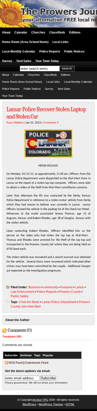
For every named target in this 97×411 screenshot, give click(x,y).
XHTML (70, 404)
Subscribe (11, 355)
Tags (37, 355)
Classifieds (57, 32)
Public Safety (19, 296)
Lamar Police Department (59, 302)
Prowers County (70, 292)
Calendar (20, 32)
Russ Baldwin (14, 122)
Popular (48, 355)
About (6, 32)
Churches (38, 32)
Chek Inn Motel (29, 302)
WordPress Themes (51, 404)
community (50, 287)
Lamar (79, 287)
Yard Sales (23, 61)
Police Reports (49, 51)
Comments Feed (36, 362)
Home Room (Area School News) (25, 42)
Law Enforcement (22, 292)
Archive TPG (40, 399)
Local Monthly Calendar (18, 51)
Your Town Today (47, 61)
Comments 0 (50, 122)
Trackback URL (12, 336)
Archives (26, 355)
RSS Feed (16, 362)
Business (34, 287)
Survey (7, 61)
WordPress (29, 404)
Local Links (60, 42)
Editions (75, 32)
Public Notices (74, 51)
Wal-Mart (34, 306)
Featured (66, 287)
